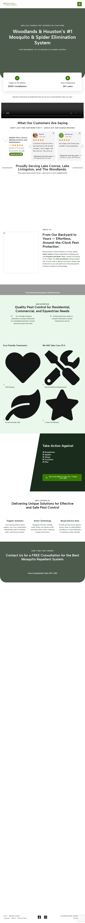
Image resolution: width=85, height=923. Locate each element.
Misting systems (14, 916)
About (13, 918)
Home (5, 916)
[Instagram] (45, 917)
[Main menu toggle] (79, 4)
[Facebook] (39, 917)
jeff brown (69, 134)
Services (7, 918)
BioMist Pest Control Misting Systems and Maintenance (18, 139)
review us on (15, 154)
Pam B (41, 134)
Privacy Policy (22, 918)
